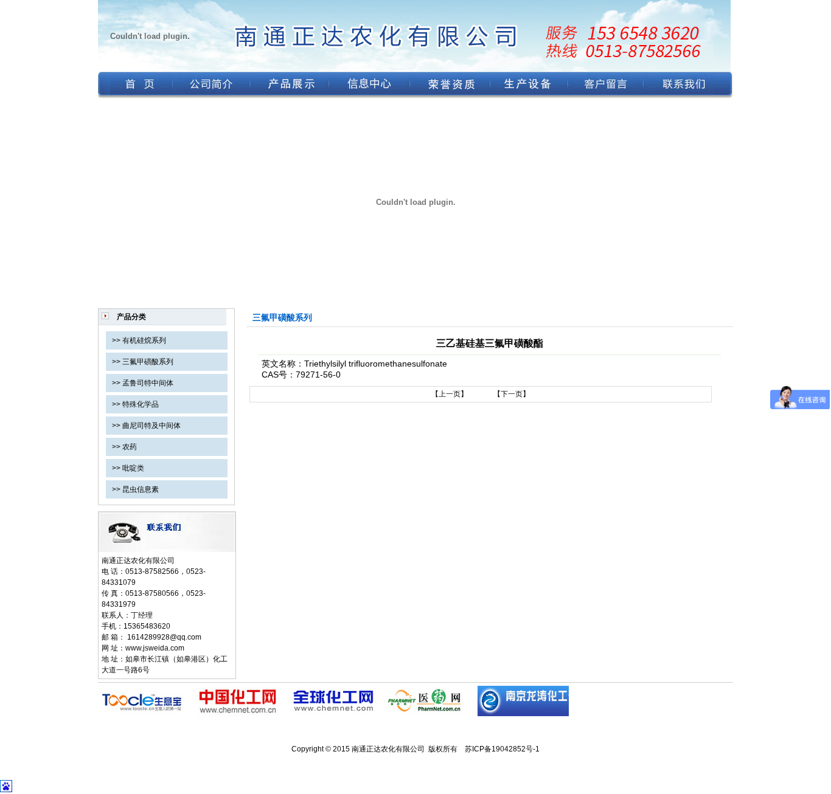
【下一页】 (511, 394)
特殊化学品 (140, 404)
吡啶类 (133, 468)
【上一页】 (449, 394)
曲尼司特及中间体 (151, 425)
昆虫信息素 (140, 489)
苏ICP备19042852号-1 (502, 749)
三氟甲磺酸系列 (147, 361)
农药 (129, 447)
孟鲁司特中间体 (147, 383)
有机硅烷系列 (144, 340)
